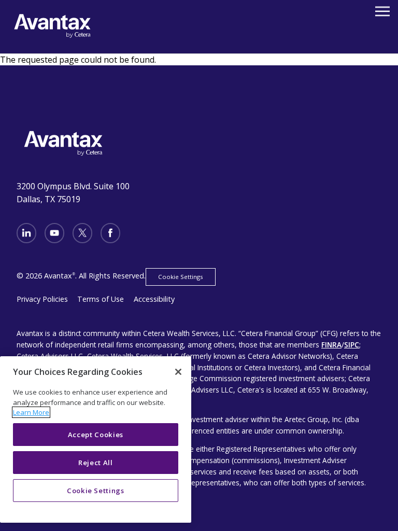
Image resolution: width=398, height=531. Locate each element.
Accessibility (154, 299)
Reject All (95, 462)
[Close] (178, 371)
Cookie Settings (180, 277)
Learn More (31, 412)
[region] (95, 439)
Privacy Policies (42, 299)
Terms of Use (100, 299)
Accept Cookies (95, 434)
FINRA (331, 345)
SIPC (351, 345)
